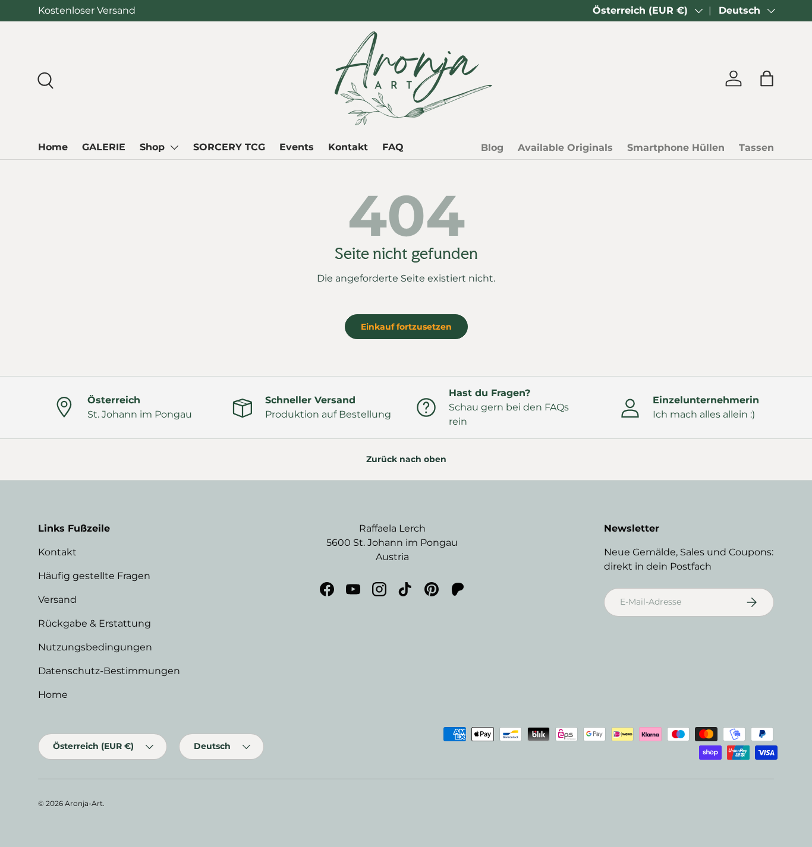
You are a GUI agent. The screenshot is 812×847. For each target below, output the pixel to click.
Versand (57, 599)
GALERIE (103, 147)
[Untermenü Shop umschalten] (174, 147)
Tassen (756, 147)
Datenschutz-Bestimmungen (109, 671)
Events (296, 147)
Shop (152, 147)
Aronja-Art (84, 803)
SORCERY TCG (229, 147)
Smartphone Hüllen (676, 147)
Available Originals (565, 147)
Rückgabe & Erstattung (94, 623)
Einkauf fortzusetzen (406, 326)
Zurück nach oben (406, 459)
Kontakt (348, 147)
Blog (492, 147)
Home (53, 147)
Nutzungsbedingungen (95, 647)
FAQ (393, 147)
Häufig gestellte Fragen (94, 575)
